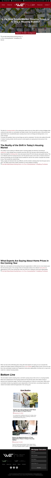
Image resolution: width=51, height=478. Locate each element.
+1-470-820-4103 (6, 0)
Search (16, 5)
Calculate (39, 467)
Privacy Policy (30, 473)
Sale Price (33, 451)
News (33, 5)
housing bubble (11, 130)
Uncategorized (31, 33)
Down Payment (34, 455)
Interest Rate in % (34, 463)
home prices (42, 268)
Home (3, 5)
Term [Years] (33, 459)
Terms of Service (37, 473)
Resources (39, 5)
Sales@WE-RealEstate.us (17, 0)
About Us (9, 5)
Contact (47, 5)
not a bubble (28, 366)
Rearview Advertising (39, 475)
